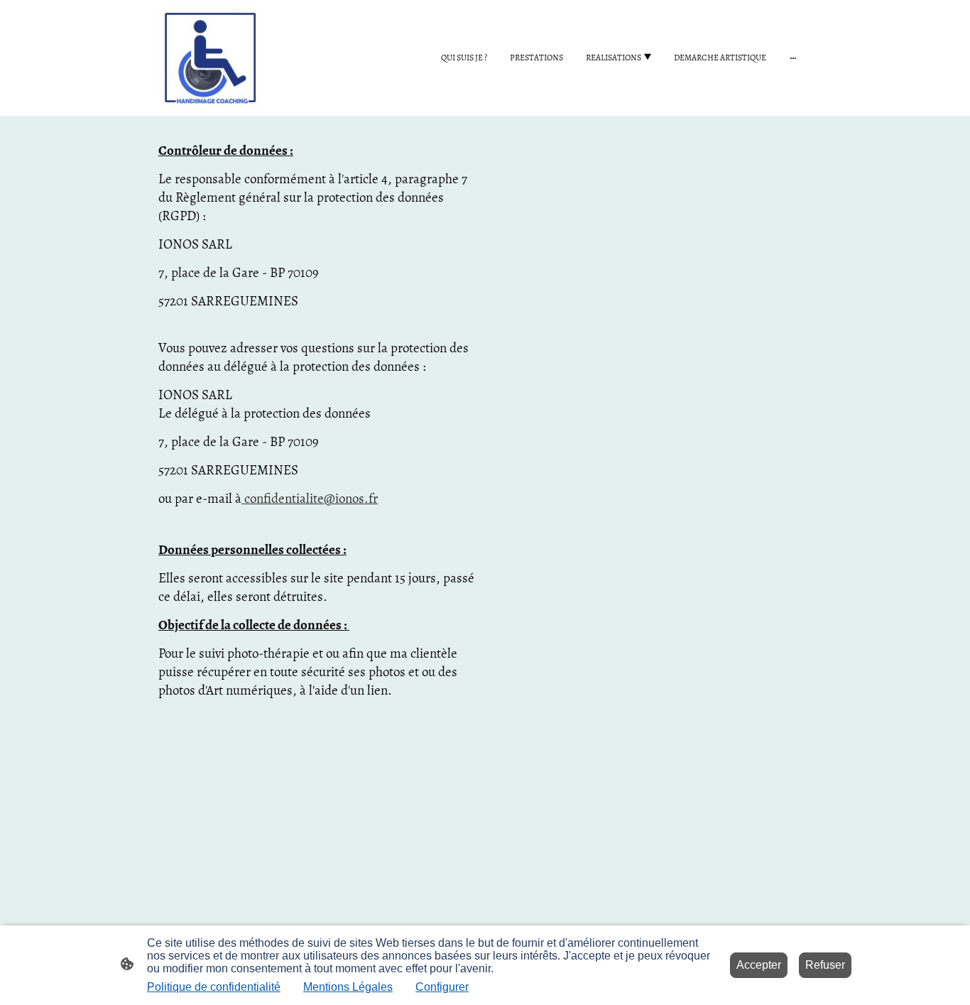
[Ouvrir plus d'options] (793, 57)
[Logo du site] (210, 58)
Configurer (442, 987)
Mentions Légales (348, 987)
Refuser (825, 965)
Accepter (758, 965)
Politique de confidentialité (213, 987)
